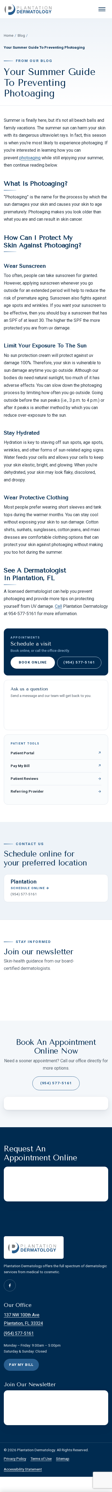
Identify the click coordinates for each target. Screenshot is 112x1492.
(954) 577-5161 (79, 662)
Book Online (33, 662)
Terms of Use (41, 1459)
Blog (21, 35)
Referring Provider (56, 791)
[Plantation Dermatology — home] (29, 9)
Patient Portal (56, 753)
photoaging (30, 157)
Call (58, 606)
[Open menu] (102, 9)
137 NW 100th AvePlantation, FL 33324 (23, 1319)
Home (8, 35)
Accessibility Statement (23, 1469)
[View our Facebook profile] (10, 1285)
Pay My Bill (56, 766)
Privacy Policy (15, 1459)
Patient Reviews (56, 779)
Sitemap (62, 1459)
